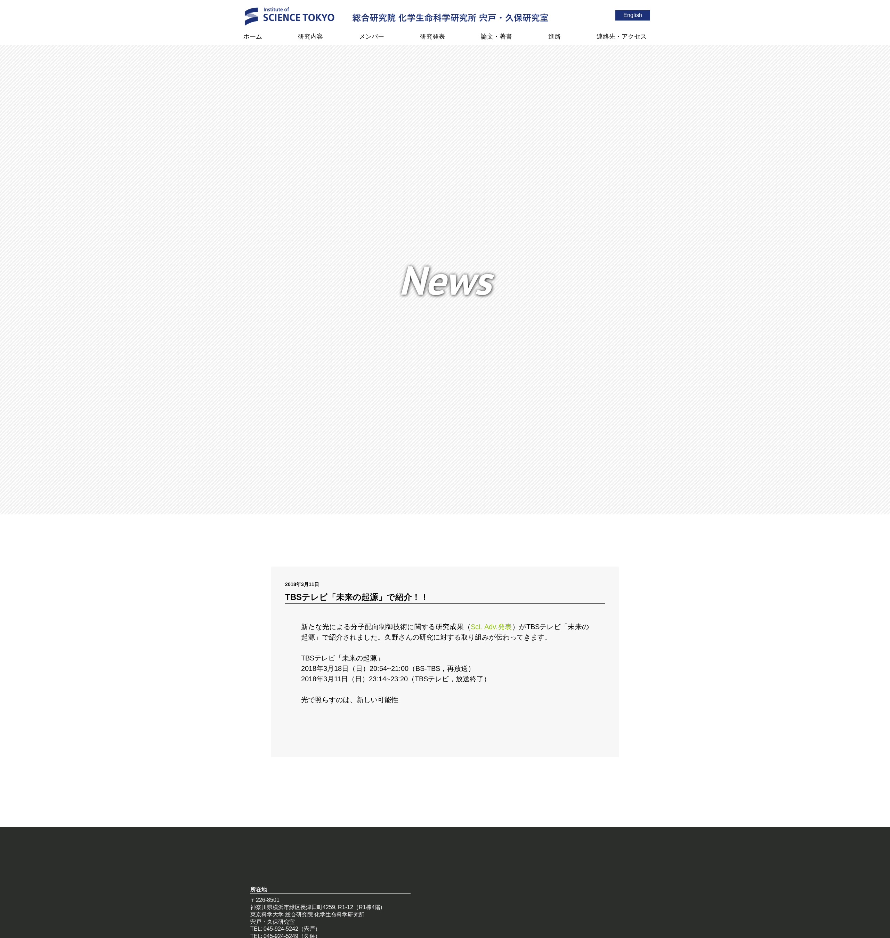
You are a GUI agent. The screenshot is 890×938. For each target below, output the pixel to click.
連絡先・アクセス (622, 36)
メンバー (371, 36)
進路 (554, 36)
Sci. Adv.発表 (491, 627)
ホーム (252, 36)
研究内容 (310, 36)
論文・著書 (496, 36)
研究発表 (432, 36)
